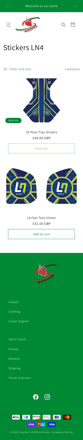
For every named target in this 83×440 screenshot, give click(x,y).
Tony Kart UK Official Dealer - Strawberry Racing (46, 432)
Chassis (14, 302)
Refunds (14, 359)
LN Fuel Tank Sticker (41, 218)
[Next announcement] (75, 6)
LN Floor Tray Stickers (41, 132)
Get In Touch (17, 339)
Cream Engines (19, 321)
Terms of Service (20, 378)
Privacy (13, 349)
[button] (8, 24)
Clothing (14, 311)
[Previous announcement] (8, 6)
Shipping (15, 368)
